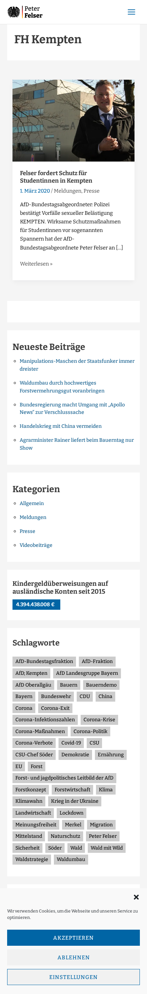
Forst (36, 766)
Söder (55, 848)
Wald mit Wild (107, 848)
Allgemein (32, 503)
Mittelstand (28, 836)
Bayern (23, 696)
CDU (85, 696)
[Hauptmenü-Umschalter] (131, 12)
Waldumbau (71, 859)
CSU (94, 743)
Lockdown (71, 813)
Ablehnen (73, 957)
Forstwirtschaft (72, 790)
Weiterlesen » (36, 263)
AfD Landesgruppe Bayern (87, 673)
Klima (106, 790)
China (105, 696)
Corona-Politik (90, 731)
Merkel (73, 825)
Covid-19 (71, 743)
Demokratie (75, 755)
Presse (91, 191)
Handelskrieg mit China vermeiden (61, 426)
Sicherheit (27, 848)
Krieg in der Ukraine (74, 801)
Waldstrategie (31, 859)
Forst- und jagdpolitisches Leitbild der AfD (64, 778)
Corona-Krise (99, 720)
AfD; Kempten (31, 673)
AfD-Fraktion (97, 661)
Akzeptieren (73, 938)
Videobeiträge (36, 545)
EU (18, 766)
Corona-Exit (55, 708)
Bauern (68, 685)
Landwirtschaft (33, 813)
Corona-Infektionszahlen (45, 720)
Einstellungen (73, 977)
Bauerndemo (101, 685)
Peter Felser (103, 836)
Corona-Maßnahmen (40, 731)
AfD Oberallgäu (33, 685)
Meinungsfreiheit (35, 825)
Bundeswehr (56, 696)
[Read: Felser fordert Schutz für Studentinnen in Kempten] (73, 120)
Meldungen (67, 191)
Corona (23, 708)
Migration (101, 825)
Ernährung (111, 755)
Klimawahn (28, 801)
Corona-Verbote (34, 743)
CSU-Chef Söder (34, 755)
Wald (76, 848)
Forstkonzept (30, 790)
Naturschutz (65, 836)
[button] (136, 897)
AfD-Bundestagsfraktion (44, 661)
